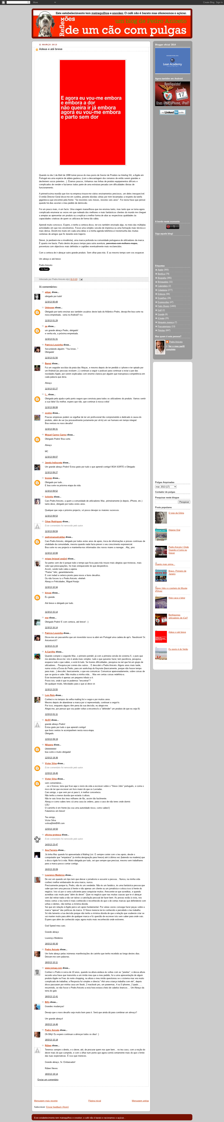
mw (47, 618)
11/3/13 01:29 (51, 320)
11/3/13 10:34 (51, 587)
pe (46, 326)
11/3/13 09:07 (51, 457)
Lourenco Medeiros (55, 875)
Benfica (161, 274)
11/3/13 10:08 (51, 553)
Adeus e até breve (50, 49)
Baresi (48, 363)
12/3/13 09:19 (51, 739)
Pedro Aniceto (52, 949)
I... (46, 394)
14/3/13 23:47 (51, 845)
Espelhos (162, 298)
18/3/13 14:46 (51, 1024)
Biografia (162, 278)
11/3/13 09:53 (51, 516)
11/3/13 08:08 (51, 407)
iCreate (161, 318)
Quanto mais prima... (165, 564)
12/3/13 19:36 (51, 758)
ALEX (48, 720)
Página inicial (94, 1101)
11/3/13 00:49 (51, 302)
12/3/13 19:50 (51, 829)
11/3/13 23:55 (51, 689)
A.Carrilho (50, 652)
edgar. (48, 292)
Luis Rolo (50, 695)
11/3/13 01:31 (51, 339)
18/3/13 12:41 (51, 996)
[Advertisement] (70, 1091)
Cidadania (162, 290)
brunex (48, 478)
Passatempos (164, 326)
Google (161, 314)
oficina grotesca (53, 835)
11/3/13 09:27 (51, 472)
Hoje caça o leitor (177, 598)
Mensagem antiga (140, 1101)
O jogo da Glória (176, 513)
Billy (47, 1002)
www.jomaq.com (53, 968)
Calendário (163, 286)
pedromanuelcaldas (55, 537)
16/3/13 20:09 (51, 869)
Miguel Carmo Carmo (56, 435)
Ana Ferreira (51, 850)
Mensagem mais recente (46, 1101)
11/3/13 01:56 (51, 358)
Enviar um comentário (48, 1080)
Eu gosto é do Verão (178, 649)
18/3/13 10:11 (51, 962)
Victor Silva (51, 763)
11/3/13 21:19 (51, 646)
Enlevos (161, 294)
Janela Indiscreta (53, 463)
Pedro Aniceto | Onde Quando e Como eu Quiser (179, 550)
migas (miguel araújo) (56, 559)
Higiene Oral (174, 530)
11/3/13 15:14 (51, 612)
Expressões (163, 302)
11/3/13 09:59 (51, 531)
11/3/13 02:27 (51, 389)
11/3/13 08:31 (51, 429)
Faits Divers (163, 306)
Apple (160, 270)
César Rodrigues (53, 521)
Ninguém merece (166, 322)
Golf (160, 310)
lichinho (49, 497)
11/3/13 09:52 (51, 491)
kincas (48, 593)
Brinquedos (163, 282)
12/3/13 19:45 (51, 773)
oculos (48, 413)
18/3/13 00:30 (51, 944)
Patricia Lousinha (54, 345)
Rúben (48, 1045)
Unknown (49, 308)
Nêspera (49, 745)
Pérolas (161, 330)
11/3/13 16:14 (51, 627)
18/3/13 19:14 (51, 1074)
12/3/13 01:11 (51, 714)
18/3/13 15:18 (51, 1040)
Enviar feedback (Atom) (57, 1107)
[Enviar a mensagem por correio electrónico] (80, 279)
